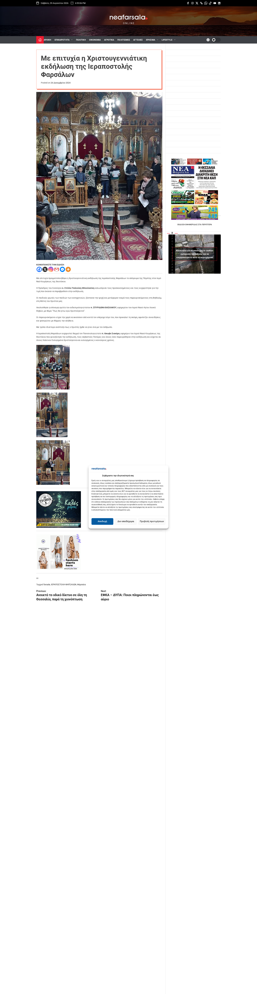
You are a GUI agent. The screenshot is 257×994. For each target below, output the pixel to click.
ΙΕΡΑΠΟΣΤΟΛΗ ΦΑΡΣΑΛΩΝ (63, 584)
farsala (47, 584)
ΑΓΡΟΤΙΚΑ (109, 40)
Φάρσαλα (81, 584)
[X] (45, 269)
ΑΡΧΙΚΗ (47, 40)
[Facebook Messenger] (62, 269)
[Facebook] (39, 269)
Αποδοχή (102, 521)
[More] (68, 269)
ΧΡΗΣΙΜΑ (150, 40)
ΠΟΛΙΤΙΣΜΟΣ (123, 40)
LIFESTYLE (167, 40)
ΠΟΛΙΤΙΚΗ (81, 40)
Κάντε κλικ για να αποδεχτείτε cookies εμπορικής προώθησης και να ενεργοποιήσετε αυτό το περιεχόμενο (194, 254)
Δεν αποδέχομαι (125, 521)
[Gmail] (56, 269)
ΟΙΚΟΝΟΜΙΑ (95, 40)
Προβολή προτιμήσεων (152, 521)
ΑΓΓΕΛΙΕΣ (138, 40)
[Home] (40, 40)
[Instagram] (50, 269)
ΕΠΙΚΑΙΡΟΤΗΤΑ (62, 40)
